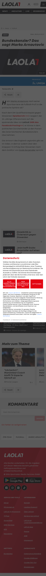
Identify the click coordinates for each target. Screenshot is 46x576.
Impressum (6, 319)
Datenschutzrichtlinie (19, 319)
